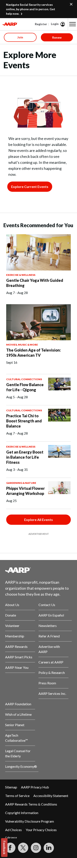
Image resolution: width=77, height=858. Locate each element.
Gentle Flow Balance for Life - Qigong (25, 387)
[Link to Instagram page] (36, 848)
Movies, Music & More (22, 344)
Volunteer (12, 626)
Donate (10, 615)
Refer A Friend (49, 636)
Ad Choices (13, 830)
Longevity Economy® (21, 766)
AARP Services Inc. (52, 693)
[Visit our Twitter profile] (23, 848)
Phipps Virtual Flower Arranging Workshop (25, 491)
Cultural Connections (24, 379)
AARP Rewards (16, 646)
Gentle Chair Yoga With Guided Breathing (34, 283)
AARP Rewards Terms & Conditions (31, 804)
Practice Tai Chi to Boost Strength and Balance (24, 420)
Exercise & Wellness (20, 274)
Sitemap (11, 787)
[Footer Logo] (38, 570)
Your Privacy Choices (41, 830)
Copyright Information (21, 813)
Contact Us (46, 605)
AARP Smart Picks (18, 657)
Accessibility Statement (50, 796)
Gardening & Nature (21, 482)
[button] (72, 24)
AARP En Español (51, 615)
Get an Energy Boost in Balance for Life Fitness (24, 457)
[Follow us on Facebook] (10, 848)
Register (41, 24)
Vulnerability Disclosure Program (29, 821)
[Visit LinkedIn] (49, 848)
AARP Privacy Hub (35, 787)
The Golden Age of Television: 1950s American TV (33, 353)
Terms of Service (17, 796)
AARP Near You (16, 667)
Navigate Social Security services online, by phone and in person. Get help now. (30, 9)
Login (55, 24)
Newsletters (47, 626)
